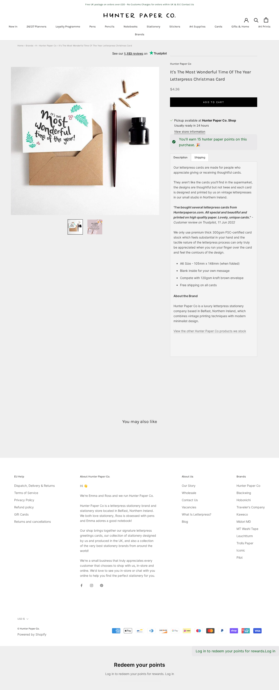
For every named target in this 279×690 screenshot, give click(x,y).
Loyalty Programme (68, 26)
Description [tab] (180, 157)
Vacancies (189, 507)
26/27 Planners (36, 26)
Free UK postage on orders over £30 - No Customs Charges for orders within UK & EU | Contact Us (139, 4)
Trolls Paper (244, 543)
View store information (189, 131)
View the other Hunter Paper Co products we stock (210, 331)
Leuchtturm (244, 536)
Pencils (109, 26)
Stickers (174, 26)
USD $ (21, 618)
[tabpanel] (213, 259)
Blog (185, 521)
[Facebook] (81, 585)
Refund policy (24, 507)
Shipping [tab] (199, 157)
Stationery (153, 26)
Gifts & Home (240, 26)
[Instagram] (91, 585)
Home (20, 45)
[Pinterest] (101, 585)
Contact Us (190, 500)
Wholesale (189, 493)
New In (13, 26)
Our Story (189, 485)
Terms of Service (26, 493)
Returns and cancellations (32, 521)
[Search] (256, 20)
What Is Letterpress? (196, 514)
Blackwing (243, 493)
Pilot (239, 557)
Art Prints (264, 26)
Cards (218, 26)
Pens (92, 26)
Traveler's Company (250, 507)
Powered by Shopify (31, 634)
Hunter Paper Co (47, 45)
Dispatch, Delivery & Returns (34, 485)
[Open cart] (266, 19)
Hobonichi (243, 500)
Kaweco (242, 514)
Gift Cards (21, 514)
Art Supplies (197, 26)
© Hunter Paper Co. (28, 628)
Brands (139, 34)
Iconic (240, 550)
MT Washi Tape (247, 529)
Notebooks (131, 26)
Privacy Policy (24, 500)
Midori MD (243, 521)
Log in (270, 651)
